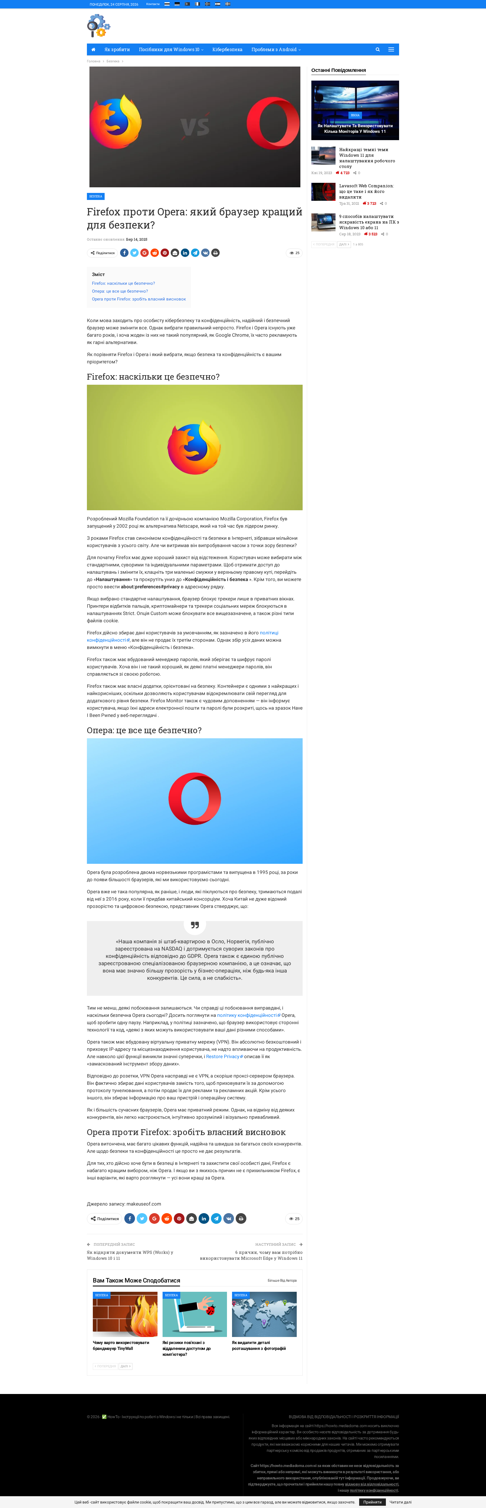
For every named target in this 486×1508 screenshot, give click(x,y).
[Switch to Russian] (167, 3)
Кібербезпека (227, 49)
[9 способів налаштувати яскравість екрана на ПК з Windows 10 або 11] (323, 222)
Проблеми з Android (274, 49)
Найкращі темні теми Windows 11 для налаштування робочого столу (367, 158)
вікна (355, 115)
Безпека (95, 196)
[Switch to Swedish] (227, 3)
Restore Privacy (222, 1056)
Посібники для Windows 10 (169, 49)
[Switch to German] (177, 3)
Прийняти (372, 1502)
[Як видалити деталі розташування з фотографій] (264, 1314)
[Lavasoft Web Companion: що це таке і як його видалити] (323, 192)
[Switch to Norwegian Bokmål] (207, 3)
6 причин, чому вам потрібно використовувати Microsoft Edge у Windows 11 (251, 1255)
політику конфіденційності (247, 1015)
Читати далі (400, 1502)
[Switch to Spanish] (217, 3)
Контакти (152, 4)
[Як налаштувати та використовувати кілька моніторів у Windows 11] (355, 110)
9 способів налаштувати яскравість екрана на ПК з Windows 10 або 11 (369, 221)
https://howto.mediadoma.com (340, 1425)
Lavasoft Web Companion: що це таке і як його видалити (366, 191)
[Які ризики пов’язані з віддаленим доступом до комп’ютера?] (195, 1314)
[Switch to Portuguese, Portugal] (187, 3)
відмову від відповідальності (372, 1484)
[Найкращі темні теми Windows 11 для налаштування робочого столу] (323, 156)
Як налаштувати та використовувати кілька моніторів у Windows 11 (355, 128)
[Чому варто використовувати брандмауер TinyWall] (125, 1314)
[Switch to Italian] (197, 3)
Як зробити (117, 49)
